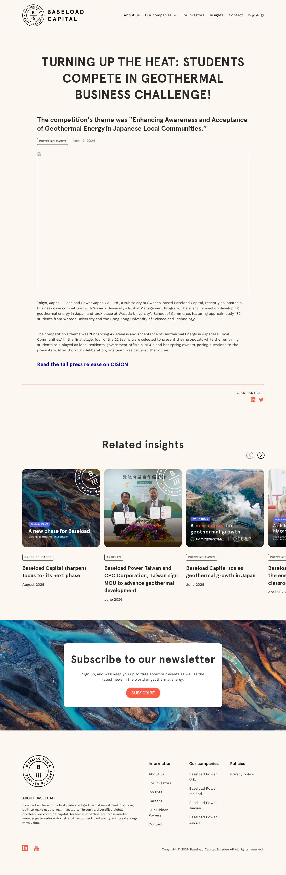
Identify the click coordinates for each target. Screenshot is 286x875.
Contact (236, 15)
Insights (216, 15)
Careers (155, 801)
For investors (193, 15)
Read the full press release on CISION (82, 364)
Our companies (158, 15)
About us (132, 15)
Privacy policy (242, 774)
